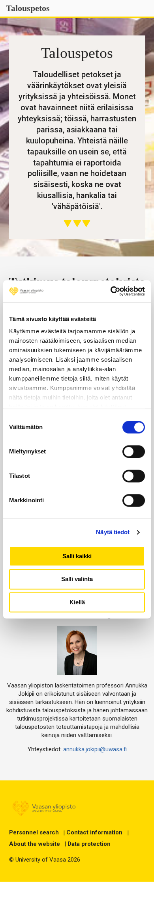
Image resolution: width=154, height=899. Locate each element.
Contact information (94, 832)
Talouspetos (28, 8)
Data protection (89, 843)
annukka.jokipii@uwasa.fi (95, 749)
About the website (34, 843)
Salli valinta (77, 579)
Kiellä (77, 602)
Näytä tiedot (113, 532)
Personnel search (34, 832)
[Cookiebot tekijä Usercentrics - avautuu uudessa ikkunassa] (111, 291)
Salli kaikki (77, 556)
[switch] (133, 451)
